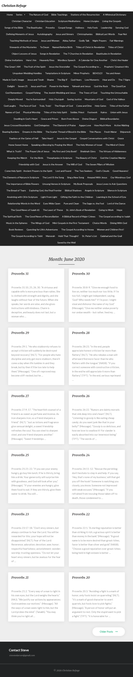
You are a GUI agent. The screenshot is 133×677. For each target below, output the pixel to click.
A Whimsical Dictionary (114, 14)
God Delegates (41, 125)
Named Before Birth (62, 47)
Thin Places (95, 131)
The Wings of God (40, 223)
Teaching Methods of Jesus (24, 40)
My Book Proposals (83, 184)
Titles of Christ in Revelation (90, 47)
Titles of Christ (115, 47)
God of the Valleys (115, 99)
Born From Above (70, 118)
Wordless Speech (66, 60)
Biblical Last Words (105, 34)
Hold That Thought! (68, 236)
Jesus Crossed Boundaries (17, 125)
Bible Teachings (59, 14)
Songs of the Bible (14, 27)
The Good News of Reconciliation (42, 216)
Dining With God (118, 223)
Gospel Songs (65, 27)
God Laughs (10, 105)
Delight (11, 86)
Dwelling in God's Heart (26, 118)
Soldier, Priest (77, 112)
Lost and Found (63, 170)
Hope (119, 210)
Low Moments (92, 79)
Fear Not (122, 34)
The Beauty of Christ (86, 157)
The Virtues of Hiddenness (112, 151)
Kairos (104, 112)
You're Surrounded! (36, 99)
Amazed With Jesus (97, 177)
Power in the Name (59, 86)
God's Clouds (102, 170)
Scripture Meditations (69, 21)
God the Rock (101, 86)
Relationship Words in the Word (24, 203)
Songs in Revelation (50, 53)
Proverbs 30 (81, 274)
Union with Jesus (119, 112)
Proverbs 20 (81, 577)
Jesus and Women (50, 40)
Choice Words (99, 223)
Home (10, 14)
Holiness (79, 27)
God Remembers (13, 92)
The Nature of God (38, 14)
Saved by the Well (66, 242)
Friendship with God (29, 164)
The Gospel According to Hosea (77, 229)
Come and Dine (84, 105)
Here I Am (31, 60)
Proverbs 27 (20, 396)
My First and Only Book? (65, 151)
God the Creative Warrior (113, 157)
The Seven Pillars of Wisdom (99, 164)
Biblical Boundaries (109, 118)
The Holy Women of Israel (89, 144)
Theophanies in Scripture (59, 157)
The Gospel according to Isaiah (114, 216)
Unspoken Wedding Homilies (27, 73)
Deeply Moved (15, 99)
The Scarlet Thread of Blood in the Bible (65, 131)
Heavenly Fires (47, 60)
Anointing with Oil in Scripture (22, 197)
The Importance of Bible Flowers (22, 184)
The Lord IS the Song (53, 177)
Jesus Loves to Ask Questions (111, 184)
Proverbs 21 (20, 577)
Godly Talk (84, 40)
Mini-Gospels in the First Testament (71, 223)
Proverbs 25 (20, 455)
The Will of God (74, 164)
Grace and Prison (49, 118)
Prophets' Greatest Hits (116, 66)
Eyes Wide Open (51, 203)
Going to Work (106, 210)
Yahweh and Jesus (81, 86)
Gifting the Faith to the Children (76, 197)
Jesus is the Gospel (67, 138)
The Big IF (62, 79)
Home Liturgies (91, 21)
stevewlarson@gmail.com (22, 655)
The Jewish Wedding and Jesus (60, 92)
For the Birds (36, 157)
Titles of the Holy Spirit (55, 112)
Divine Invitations (14, 60)
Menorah (50, 236)
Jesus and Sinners (65, 34)
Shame (50, 79)
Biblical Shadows (73, 190)
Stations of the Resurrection (85, 14)
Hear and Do (109, 79)
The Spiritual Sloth (12, 216)
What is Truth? (14, 151)
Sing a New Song (75, 177)
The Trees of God (88, 92)
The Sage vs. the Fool (93, 203)
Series (19, 14)
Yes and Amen (113, 73)
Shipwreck (125, 131)
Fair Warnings (116, 40)
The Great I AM (12, 66)
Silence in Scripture (117, 190)
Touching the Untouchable (114, 92)
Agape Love (85, 125)
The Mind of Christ (115, 144)
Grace (121, 138)
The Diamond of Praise (64, 125)
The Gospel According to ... (87, 66)
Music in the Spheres (16, 223)
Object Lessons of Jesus (24, 53)
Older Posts (107, 631)
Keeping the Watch (17, 157)
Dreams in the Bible (32, 131)
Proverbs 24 (81, 455)
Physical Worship (31, 112)
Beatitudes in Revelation (108, 53)
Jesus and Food (38, 86)
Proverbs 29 (20, 333)
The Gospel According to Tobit (27, 236)
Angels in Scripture (94, 190)
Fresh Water (110, 131)
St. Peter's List (89, 236)
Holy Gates (100, 105)
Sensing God (121, 27)
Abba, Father (69, 40)
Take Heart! (48, 138)
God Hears (76, 79)
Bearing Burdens (10, 131)
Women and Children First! (110, 229)
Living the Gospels (111, 21)
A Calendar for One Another (93, 60)
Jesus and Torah (35, 79)
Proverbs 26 (81, 396)
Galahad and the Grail (111, 236)
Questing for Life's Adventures (42, 229)
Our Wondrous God (120, 177)
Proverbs (50, 27)
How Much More (102, 125)
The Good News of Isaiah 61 (25, 210)
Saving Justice (74, 99)
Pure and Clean (71, 203)
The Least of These (53, 210)
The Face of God (27, 105)
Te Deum (44, 47)
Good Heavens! (120, 170)
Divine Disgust (89, 118)
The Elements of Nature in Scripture (20, 177)
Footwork (92, 112)
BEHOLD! (98, 73)
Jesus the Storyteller (59, 66)
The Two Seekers (83, 170)
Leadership (106, 27)
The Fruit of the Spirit (35, 66)
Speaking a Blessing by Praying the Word (52, 144)
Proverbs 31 (20, 274)
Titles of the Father (119, 105)
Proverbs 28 (81, 333)
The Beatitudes (34, 27)
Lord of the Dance (116, 203)
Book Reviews (16, 229)
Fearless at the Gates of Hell (23, 138)
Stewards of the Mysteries (23, 47)
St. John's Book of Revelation (80, 210)
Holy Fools (92, 27)
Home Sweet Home (18, 144)
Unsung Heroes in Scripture (56, 184)
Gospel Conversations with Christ (97, 138)
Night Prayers (100, 40)
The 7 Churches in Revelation (78, 53)
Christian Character (22, 21)
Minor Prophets (82, 73)
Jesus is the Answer (52, 164)
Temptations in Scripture (57, 73)
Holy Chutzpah (56, 99)
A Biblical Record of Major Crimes (78, 216)
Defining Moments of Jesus (20, 34)
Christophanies (85, 34)
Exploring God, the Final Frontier (45, 190)
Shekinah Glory (88, 151)
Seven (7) (22, 86)
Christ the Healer (119, 60)
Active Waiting (121, 125)
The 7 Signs (124, 79)
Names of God (12, 112)
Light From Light (49, 197)
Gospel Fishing (33, 92)
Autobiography (44, 34)
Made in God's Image (13, 79)
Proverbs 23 (20, 514)
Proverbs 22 (81, 514)
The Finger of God (63, 105)
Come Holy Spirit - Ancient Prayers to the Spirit (28, 170)
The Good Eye (118, 86)
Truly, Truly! (45, 105)
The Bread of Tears (16, 190)
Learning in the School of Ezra (111, 197)
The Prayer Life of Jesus (37, 151)
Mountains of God (94, 99)
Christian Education (45, 21)
